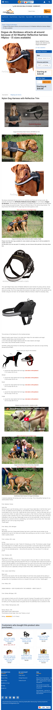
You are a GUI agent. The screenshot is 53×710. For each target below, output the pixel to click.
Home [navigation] (3, 24)
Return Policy (4, 680)
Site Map (3, 685)
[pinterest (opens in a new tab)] (10, 697)
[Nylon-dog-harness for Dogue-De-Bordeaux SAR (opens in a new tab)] (22, 148)
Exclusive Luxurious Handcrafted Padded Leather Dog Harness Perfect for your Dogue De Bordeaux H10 (43, 658)
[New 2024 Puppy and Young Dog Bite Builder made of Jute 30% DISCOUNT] (9, 652)
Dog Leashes (29, 17)
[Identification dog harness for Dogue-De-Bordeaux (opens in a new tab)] (22, 481)
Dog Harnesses (13, 17)
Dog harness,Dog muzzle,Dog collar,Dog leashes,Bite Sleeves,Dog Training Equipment (24, 701)
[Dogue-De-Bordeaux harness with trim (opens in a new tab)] (22, 224)
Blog (3, 20)
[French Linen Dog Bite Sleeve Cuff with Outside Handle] (43, 633)
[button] (26, 114)
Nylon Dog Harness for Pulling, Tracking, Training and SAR (26, 640)
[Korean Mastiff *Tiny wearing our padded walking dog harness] (26, 651)
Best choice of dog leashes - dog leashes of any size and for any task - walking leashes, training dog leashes (44, 680)
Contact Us (3, 688)
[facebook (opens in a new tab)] (2, 697)
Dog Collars (22, 17)
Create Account (22, 680)
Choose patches (42, 62)
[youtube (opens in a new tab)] (13, 697)
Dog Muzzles (5, 17)
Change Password (23, 677)
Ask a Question (41, 47)
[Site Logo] (8, 11)
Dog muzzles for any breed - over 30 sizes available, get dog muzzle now (43, 686)
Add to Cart (46, 82)
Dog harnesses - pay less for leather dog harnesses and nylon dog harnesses (44, 692)
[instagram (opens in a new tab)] (17, 697)
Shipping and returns (15, 94)
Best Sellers (46, 17)
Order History (22, 675)
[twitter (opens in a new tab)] (6, 697)
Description (5, 94)
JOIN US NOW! (37, 17)
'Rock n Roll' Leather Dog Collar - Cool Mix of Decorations (9, 640)
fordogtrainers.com (14, 703)
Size (38, 55)
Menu (6, 2)
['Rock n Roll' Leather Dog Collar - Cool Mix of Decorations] (9, 634)
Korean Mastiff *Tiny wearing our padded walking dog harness (26, 657)
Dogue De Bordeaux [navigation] (11, 24)
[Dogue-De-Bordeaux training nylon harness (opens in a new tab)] (22, 450)
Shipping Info (4, 675)
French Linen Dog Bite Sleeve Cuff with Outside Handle (43, 637)
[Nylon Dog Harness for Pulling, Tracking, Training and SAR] (26, 634)
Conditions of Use (5, 683)
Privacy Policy (4, 677)
